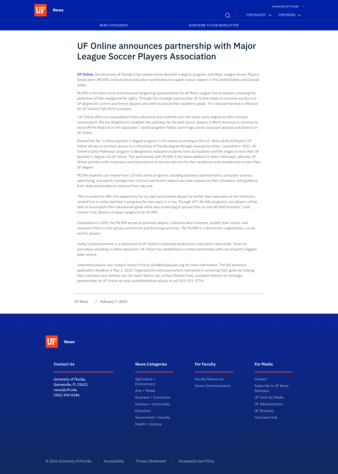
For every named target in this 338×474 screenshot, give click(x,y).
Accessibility (114, 461)
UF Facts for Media (269, 397)
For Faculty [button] (256, 15)
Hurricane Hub (266, 417)
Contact (261, 379)
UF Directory (264, 410)
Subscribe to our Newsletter (214, 25)
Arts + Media (145, 390)
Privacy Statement (151, 461)
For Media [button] (286, 15)
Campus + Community (152, 404)
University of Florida (285, 6)
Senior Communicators (213, 385)
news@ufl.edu (65, 389)
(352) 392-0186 (67, 395)
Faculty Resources (209, 379)
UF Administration (269, 404)
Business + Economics (152, 397)
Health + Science (148, 424)
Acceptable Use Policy (196, 461)
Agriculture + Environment (145, 381)
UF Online (85, 74)
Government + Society (152, 417)
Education (143, 410)
